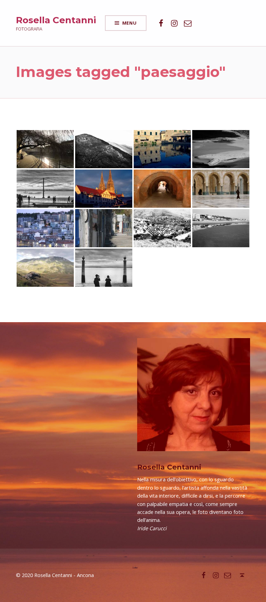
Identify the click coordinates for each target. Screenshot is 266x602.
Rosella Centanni (56, 20)
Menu (129, 23)
